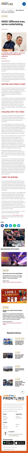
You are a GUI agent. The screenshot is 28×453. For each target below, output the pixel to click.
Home (3, 10)
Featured (22, 338)
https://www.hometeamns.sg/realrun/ (12, 282)
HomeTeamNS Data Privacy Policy (8, 449)
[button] (2, 225)
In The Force (10, 10)
